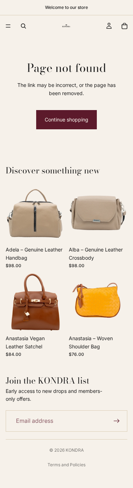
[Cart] (124, 26)
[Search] (23, 26)
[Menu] (8, 26)
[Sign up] (116, 421)
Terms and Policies (66, 464)
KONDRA (75, 450)
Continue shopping (66, 119)
